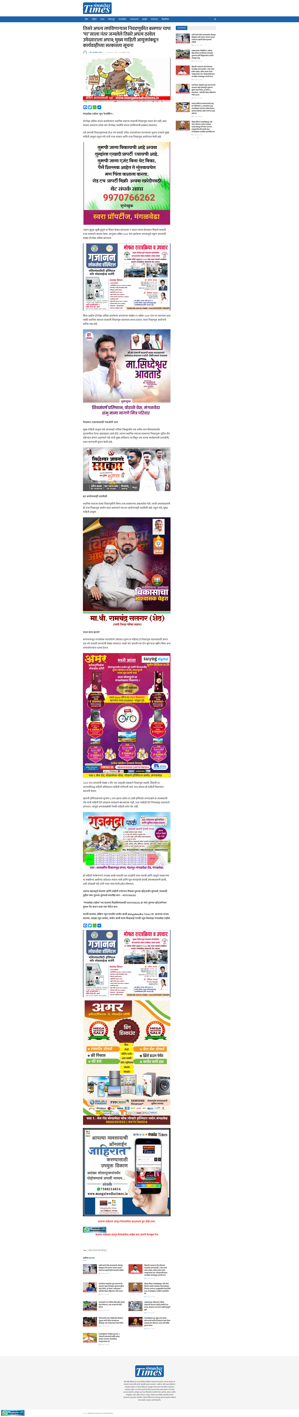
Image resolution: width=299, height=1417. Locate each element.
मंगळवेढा (122, 19)
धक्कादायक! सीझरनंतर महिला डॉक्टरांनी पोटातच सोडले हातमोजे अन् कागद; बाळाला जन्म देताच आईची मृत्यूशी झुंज (157, 1306)
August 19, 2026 (150, 1313)
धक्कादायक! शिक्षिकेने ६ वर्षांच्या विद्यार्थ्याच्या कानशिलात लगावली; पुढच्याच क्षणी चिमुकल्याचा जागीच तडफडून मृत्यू (203, 54)
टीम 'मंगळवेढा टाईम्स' (96, 52)
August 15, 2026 (150, 1329)
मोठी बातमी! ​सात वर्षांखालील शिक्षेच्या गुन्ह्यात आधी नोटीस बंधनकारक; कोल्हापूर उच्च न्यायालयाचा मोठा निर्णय (111, 1321)
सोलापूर (111, 19)
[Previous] (194, 137)
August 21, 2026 (104, 1294)
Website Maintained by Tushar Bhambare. (100, 1413)
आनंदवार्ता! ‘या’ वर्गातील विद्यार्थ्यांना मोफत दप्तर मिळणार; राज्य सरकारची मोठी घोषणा (112, 1305)
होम (86, 19)
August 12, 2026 (104, 1345)
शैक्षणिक (165, 19)
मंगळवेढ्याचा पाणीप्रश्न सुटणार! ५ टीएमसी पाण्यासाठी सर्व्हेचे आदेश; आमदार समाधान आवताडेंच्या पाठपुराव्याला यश (109, 1338)
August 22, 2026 (104, 1273)
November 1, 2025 (112, 52)
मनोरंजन (154, 19)
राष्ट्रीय (94, 19)
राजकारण (134, 19)
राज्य (102, 19)
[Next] (198, 137)
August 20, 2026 (150, 1297)
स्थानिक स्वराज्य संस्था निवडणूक (97, 1250)
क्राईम (144, 19)
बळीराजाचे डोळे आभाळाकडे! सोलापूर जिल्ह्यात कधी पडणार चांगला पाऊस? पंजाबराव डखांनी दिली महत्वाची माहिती (111, 1268)
